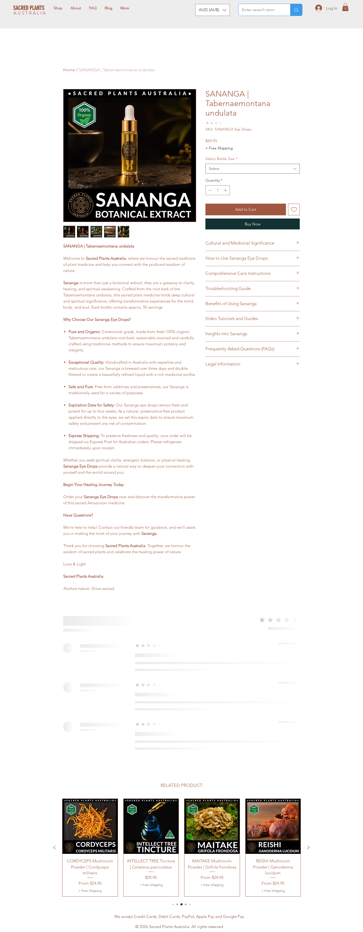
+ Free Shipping (219, 148)
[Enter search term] (296, 10)
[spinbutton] (217, 190)
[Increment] (225, 190)
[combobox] (252, 169)
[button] (212, 10)
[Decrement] (209, 190)
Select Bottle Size (221, 158)
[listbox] (212, 10)
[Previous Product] (54, 847)
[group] (181, 847)
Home (69, 69)
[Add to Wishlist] (294, 210)
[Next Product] (308, 847)
